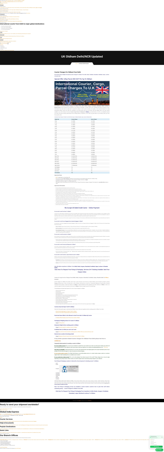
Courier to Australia (23, 428)
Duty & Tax (16, 36)
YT (1, 417)
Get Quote (8, 42)
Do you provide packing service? (61, 353)
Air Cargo (11, 421)
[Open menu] (10, 42)
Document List (16, 33)
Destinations (2, 14)
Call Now (9, 50)
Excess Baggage (39, 7)
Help (1, 32)
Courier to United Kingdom (9, 428)
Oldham (107, 277)
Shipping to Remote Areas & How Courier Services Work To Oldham (71, 336)
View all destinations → (19, 21)
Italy (9, 21)
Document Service (11, 7)
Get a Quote (28, 13)
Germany (2, 21)
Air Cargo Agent (12, 9)
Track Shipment (20, 1)
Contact (1, 39)
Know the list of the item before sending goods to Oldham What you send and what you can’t (76, 331)
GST (56, 177)
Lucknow (15, 0)
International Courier (3, 7)
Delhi (7, 0)
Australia (15, 16)
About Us (1, 44)
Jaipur (12, 0)
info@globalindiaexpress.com (12, 1)
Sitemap (5, 447)
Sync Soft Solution (18, 448)
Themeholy (89, 400)
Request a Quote (2, 41)
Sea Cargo (2, 9)
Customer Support (8, 41)
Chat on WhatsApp (156, 446)
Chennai (23, 0)
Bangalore (19, 0)
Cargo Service (6, 9)
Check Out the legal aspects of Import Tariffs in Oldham (66, 311)
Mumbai (9, 0)
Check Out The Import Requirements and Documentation (66, 312)
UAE (18, 16)
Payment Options (27, 432)
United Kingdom (6, 16)
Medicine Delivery (32, 7)
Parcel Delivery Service (18, 7)
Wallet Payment (9, 38)
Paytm (6, 38)
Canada (10, 16)
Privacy (3, 447)
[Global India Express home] (3, 2)
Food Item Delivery (26, 7)
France (5, 21)
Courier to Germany (34, 428)
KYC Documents (2, 33)
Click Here (106, 347)
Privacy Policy (38, 432)
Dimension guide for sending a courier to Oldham (68, 327)
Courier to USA (2, 428)
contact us (57, 340)
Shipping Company (19, 9)
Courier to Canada (17, 428)
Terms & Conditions (21, 36)
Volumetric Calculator (27, 33)
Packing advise (61, 322)
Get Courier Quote (9, 408)
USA (1, 16)
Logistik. (79, 400)
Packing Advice (21, 33)
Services (1, 5)
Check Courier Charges (4, 31)
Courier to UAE (28, 428)
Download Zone (2, 36)
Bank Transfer (2, 38)
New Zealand (12, 21)
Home (76, 63)
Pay (1, 37)
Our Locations (13, 41)
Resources (2, 34)
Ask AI (1, 42)
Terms (1, 447)
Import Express (25, 9)
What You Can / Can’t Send (9, 33)
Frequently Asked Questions (9, 36)
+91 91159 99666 (3, 1)
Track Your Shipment (4, 50)
